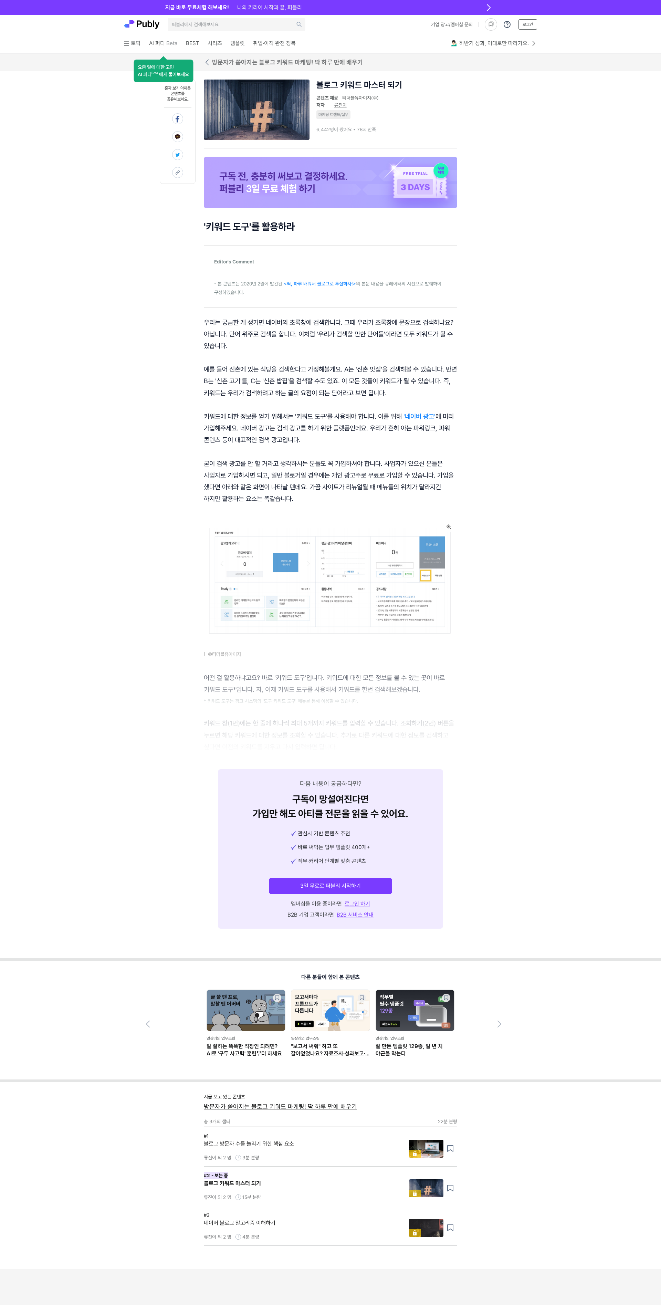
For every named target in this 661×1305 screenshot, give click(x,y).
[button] (163, 71)
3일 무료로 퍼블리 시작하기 (330, 886)
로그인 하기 (357, 903)
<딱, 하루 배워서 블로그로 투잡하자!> (320, 283)
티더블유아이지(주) (360, 98)
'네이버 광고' (419, 416)
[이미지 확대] (448, 526)
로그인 (528, 24)
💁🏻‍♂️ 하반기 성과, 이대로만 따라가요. (490, 43)
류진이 (340, 105)
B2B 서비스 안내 (355, 914)
